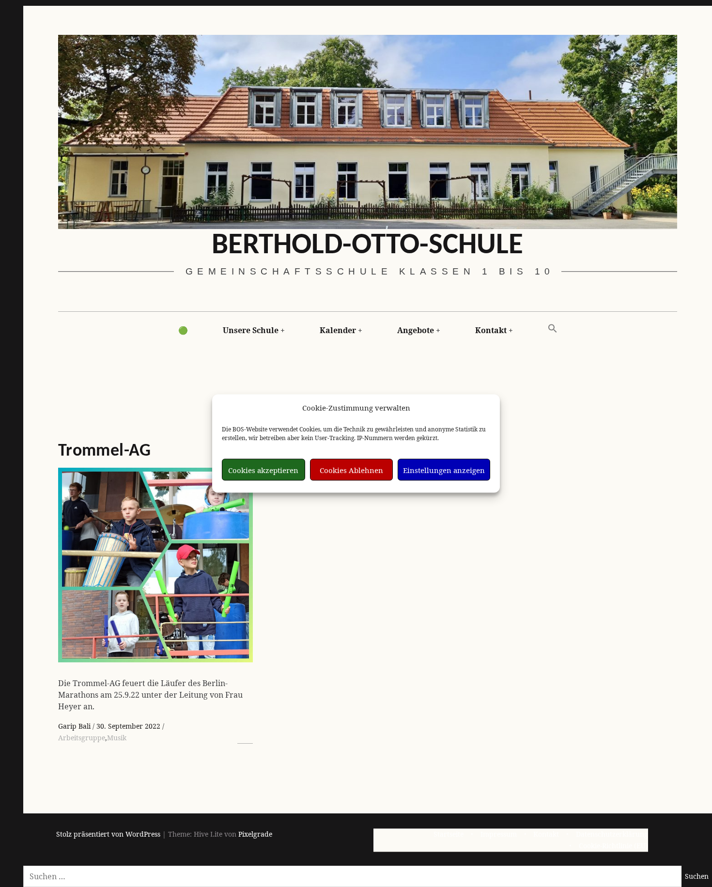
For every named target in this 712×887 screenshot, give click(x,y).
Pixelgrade (255, 834)
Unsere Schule (251, 330)
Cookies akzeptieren (263, 469)
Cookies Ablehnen (351, 469)
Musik (116, 737)
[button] (552, 329)
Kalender (338, 330)
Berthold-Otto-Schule (367, 245)
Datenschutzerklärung (612, 834)
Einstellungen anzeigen (444, 469)
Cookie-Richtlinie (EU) (613, 846)
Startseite (448, 834)
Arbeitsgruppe (81, 737)
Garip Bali (75, 726)
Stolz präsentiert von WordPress (108, 834)
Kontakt (491, 330)
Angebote (415, 330)
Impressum (498, 834)
